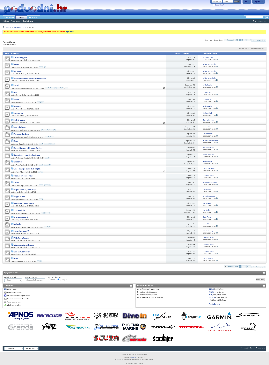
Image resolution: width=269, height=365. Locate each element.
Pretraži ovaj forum (257, 48)
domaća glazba (19, 210)
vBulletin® (134, 357)
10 (67, 88)
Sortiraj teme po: (31, 277)
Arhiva (258, 348)
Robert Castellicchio (23, 227)
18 (194, 175)
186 (194, 85)
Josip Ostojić (20, 220)
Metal (16, 85)
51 (194, 64)
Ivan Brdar (19, 192)
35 (194, 196)
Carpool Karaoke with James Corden (27, 148)
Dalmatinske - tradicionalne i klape (27, 155)
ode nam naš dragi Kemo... (24, 245)
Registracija (258, 2)
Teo (15, 93)
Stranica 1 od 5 (232, 40)
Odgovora (178, 53)
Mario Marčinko (21, 213)
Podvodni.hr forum (248, 348)
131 (194, 141)
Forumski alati (243, 48)
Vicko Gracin (20, 68)
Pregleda (186, 53)
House (16, 183)
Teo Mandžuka (21, 95)
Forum (21, 17)
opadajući (63, 280)
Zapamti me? (219, 5)
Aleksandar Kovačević (23, 89)
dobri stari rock (19, 127)
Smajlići (211, 292)
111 (194, 127)
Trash (16, 259)
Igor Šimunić (20, 144)
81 (194, 162)
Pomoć (247, 2)
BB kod (211, 289)
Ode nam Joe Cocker (22, 252)
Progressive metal (21, 217)
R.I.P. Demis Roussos (21, 238)
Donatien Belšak (21, 60)
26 (194, 168)
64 (194, 134)
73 (194, 210)
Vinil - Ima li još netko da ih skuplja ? (27, 169)
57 (194, 224)
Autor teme (15, 53)
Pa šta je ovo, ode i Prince (23, 176)
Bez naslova (18, 113)
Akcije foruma (15, 21)
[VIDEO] (212, 297)
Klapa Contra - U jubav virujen (25, 190)
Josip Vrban (20, 172)
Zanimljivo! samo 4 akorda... (24, 204)
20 (194, 258)
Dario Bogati (20, 186)
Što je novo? (33, 17)
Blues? (16, 100)
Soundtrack (18, 107)
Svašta (16, 65)
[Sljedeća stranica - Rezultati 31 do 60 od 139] (253, 40)
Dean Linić (19, 178)
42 (194, 99)
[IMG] (211, 295)
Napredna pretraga (259, 21)
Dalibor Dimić (20, 116)
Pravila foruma (28, 21)
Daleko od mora (19, 27)
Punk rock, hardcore (21, 134)
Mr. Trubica (18, 72)
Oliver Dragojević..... (21, 58)
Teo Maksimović (21, 81)
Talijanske (17, 224)
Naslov (7, 53)
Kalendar (7, 21)
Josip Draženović (21, 130)
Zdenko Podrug (21, 74)
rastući (52, 280)
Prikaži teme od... (10, 277)
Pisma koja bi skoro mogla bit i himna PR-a (30, 78)
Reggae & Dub (19, 197)
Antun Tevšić (20, 165)
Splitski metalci (19, 120)
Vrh (263, 348)
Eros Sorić (19, 103)
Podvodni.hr (9, 17)
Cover (16, 141)
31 (194, 155)
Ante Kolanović (21, 109)
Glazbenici (18, 162)
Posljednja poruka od (210, 53)
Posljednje (259, 40)
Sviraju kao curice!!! (21, 231)
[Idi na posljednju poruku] (217, 60)
